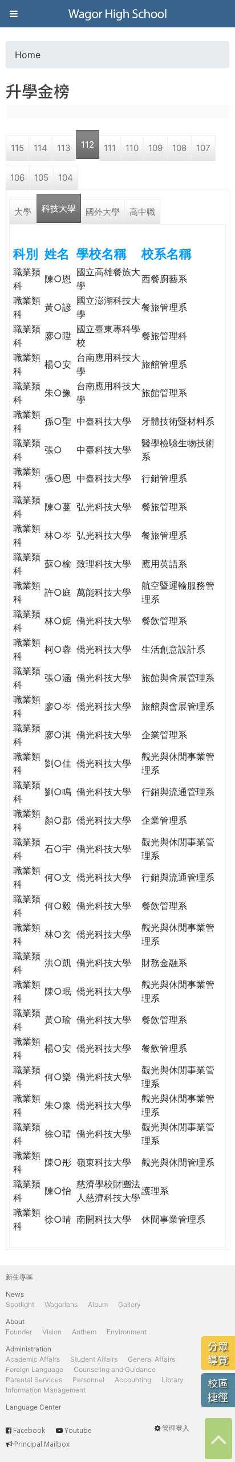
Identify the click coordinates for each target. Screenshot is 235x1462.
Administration (28, 1349)
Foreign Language (34, 1369)
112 (87, 144)
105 (41, 177)
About (15, 1321)
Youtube (78, 1430)
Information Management (46, 1390)
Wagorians (61, 1304)
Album (98, 1304)
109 (155, 147)
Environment (127, 1331)
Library (172, 1379)
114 (40, 147)
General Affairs (151, 1359)
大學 (22, 211)
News (15, 1294)
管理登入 (175, 1428)
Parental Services (34, 1379)
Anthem (84, 1331)
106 (17, 177)
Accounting (133, 1379)
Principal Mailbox (42, 1444)
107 (203, 147)
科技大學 (59, 208)
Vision (52, 1331)
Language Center (33, 1407)
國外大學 (103, 211)
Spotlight (20, 1304)
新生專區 (19, 1277)
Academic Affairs (33, 1359)
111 (110, 147)
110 (132, 147)
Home (27, 54)
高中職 (142, 211)
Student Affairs (94, 1359)
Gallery (129, 1304)
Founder (19, 1331)
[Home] (117, 13)
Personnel (88, 1379)
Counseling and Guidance (115, 1369)
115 (17, 147)
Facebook (29, 1430)
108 (179, 147)
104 (65, 177)
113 (64, 147)
